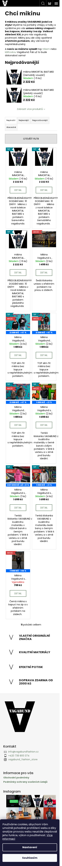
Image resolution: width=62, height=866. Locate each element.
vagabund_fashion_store (23, 759)
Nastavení (29, 847)
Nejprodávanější (40, 120)
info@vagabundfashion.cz (23, 751)
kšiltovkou (10, 52)
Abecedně (11, 127)
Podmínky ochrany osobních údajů (25, 782)
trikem (46, 49)
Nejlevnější (24, 120)
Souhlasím (29, 858)
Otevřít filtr (31, 138)
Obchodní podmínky (16, 777)
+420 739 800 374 (18, 755)
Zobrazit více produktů (30, 109)
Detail (18, 190)
